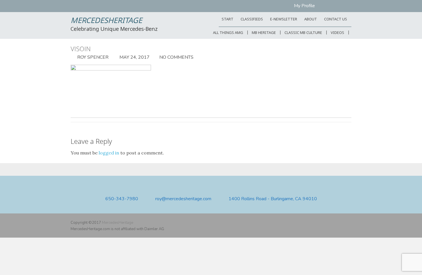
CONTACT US (335, 19)
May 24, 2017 (134, 57)
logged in (109, 153)
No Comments (176, 57)
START (227, 19)
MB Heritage (264, 32)
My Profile (304, 6)
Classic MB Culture (303, 32)
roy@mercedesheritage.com (183, 199)
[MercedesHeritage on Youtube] (339, 222)
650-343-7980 (121, 199)
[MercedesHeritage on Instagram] (347, 222)
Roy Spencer (92, 57)
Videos (337, 32)
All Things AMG (228, 32)
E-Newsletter (283, 19)
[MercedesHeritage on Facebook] (331, 222)
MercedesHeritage (106, 21)
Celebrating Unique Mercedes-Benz (114, 29)
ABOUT (310, 19)
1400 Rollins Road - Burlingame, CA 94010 (273, 199)
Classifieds (252, 19)
